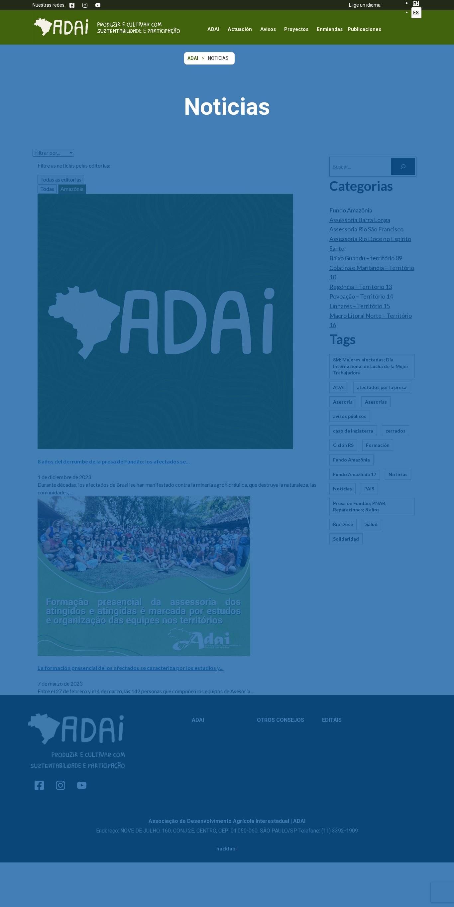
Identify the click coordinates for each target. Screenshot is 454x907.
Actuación (240, 29)
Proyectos (296, 29)
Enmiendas (330, 29)
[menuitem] (416, 12)
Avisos (268, 29)
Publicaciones (364, 29)
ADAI (213, 29)
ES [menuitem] (416, 12)
